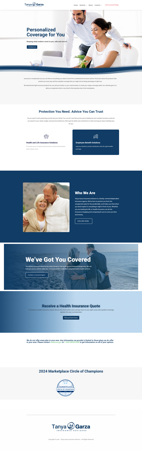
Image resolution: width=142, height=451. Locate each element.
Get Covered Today (112, 5)
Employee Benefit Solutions (88, 143)
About (91, 5)
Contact (97, 5)
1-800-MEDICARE (71, 342)
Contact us (32, 47)
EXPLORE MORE (83, 221)
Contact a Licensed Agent (36, 275)
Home (76, 5)
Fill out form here (71, 318)
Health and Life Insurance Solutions (42, 143)
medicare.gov (56, 342)
